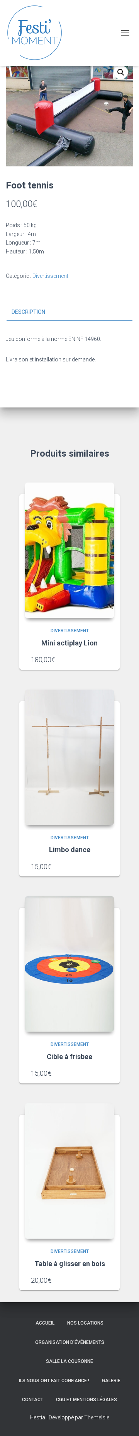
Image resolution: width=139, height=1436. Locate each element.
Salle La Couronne (69, 1361)
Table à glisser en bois (69, 1264)
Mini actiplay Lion (69, 643)
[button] (121, 72)
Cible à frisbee (69, 1057)
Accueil (45, 1323)
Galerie (111, 1380)
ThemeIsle (96, 1417)
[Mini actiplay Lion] (69, 550)
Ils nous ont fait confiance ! (54, 1380)
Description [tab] (28, 312)
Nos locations (85, 1323)
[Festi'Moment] (38, 33)
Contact (32, 1399)
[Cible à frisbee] (69, 964)
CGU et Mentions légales (86, 1399)
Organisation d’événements (69, 1342)
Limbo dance (69, 850)
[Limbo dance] (69, 757)
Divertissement (50, 276)
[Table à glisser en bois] (69, 1171)
